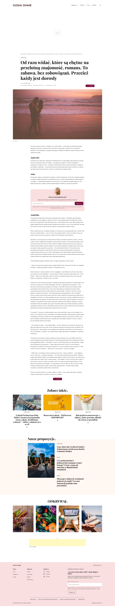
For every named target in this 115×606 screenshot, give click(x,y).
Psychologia (29, 574)
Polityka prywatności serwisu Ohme (47, 599)
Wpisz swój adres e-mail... (73, 581)
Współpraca (15, 574)
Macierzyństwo (30, 579)
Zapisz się (79, 203)
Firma (14, 569)
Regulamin (33, 599)
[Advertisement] (57, 542)
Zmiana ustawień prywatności (67, 599)
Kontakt (94, 5)
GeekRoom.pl (99, 602)
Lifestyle (29, 53)
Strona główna (24, 53)
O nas (88, 5)
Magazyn (74, 5)
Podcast (82, 5)
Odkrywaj (29, 569)
